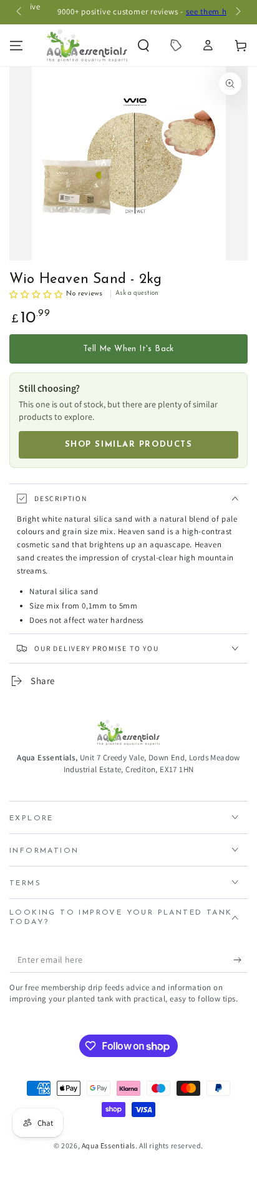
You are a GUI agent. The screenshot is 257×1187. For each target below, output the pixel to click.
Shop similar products (129, 444)
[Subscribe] (240, 960)
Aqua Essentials (108, 1145)
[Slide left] (20, 12)
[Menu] (16, 45)
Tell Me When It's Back (128, 349)
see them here (196, 11)
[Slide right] (237, 12)
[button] (143, 45)
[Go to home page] (87, 45)
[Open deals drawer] (176, 45)
